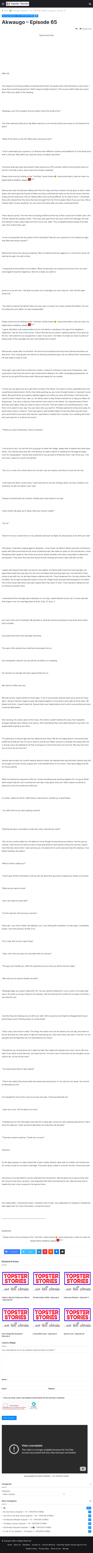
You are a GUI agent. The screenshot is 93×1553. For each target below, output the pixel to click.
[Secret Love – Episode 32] (77, 1317)
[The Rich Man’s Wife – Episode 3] (46, 1281)
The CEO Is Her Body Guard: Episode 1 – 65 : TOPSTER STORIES (28, 1516)
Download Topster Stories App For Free (72, 1545)
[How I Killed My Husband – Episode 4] (15, 1317)
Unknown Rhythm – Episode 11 (76, 1297)
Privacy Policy (44, 1549)
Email (4, 1389)
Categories (6, 1491)
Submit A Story (31, 1549)
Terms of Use (56, 1549)
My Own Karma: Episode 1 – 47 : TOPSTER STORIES (23, 1512)
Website (51, 1389)
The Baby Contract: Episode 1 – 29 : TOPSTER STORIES (25, 1523)
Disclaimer (26, 1545)
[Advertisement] (46, 54)
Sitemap (65, 1549)
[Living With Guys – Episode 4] (46, 1317)
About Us (17, 1545)
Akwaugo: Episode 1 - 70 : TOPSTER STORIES (30, 11)
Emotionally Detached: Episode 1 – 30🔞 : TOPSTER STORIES (27, 1527)
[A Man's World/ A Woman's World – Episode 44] (15, 1281)
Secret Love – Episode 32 (74, 1334)
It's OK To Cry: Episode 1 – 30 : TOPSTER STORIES (26, 1531)
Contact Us (36, 1545)
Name (5, 1379)
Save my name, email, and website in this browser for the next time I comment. (34, 1398)
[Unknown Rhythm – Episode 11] (77, 1281)
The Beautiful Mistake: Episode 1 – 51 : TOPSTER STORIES (26, 1520)
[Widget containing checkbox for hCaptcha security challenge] (20, 1405)
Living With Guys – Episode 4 (45, 1334)
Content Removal (48, 1545)
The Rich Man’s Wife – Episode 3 (46, 1297)
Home (5, 11)
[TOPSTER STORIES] (17, 4)
